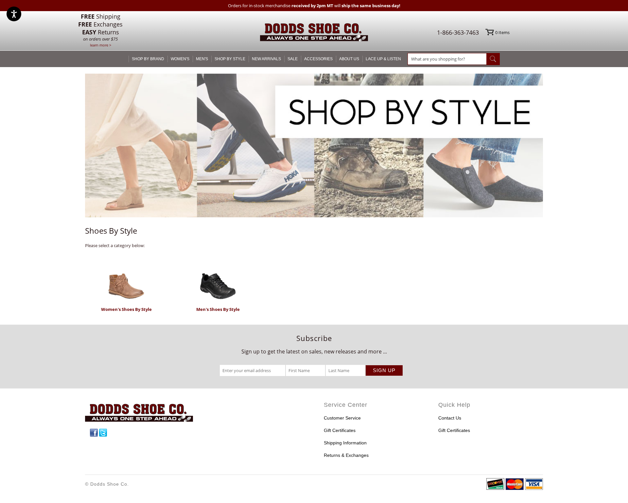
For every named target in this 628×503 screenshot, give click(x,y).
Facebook (94, 433)
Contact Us (449, 418)
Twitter (103, 433)
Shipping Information (345, 442)
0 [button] (502, 32)
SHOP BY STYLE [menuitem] (230, 59)
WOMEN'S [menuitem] (180, 59)
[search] (447, 58)
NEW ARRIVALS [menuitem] (266, 59)
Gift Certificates (340, 430)
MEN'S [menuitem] (202, 59)
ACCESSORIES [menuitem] (318, 59)
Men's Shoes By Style (218, 309)
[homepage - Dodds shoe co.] (314, 33)
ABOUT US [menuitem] (349, 59)
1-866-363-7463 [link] (458, 32)
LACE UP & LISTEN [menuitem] (383, 59)
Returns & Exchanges (346, 455)
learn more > (100, 45)
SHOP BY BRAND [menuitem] (148, 59)
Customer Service (342, 418)
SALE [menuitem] (293, 59)
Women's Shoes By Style (126, 309)
